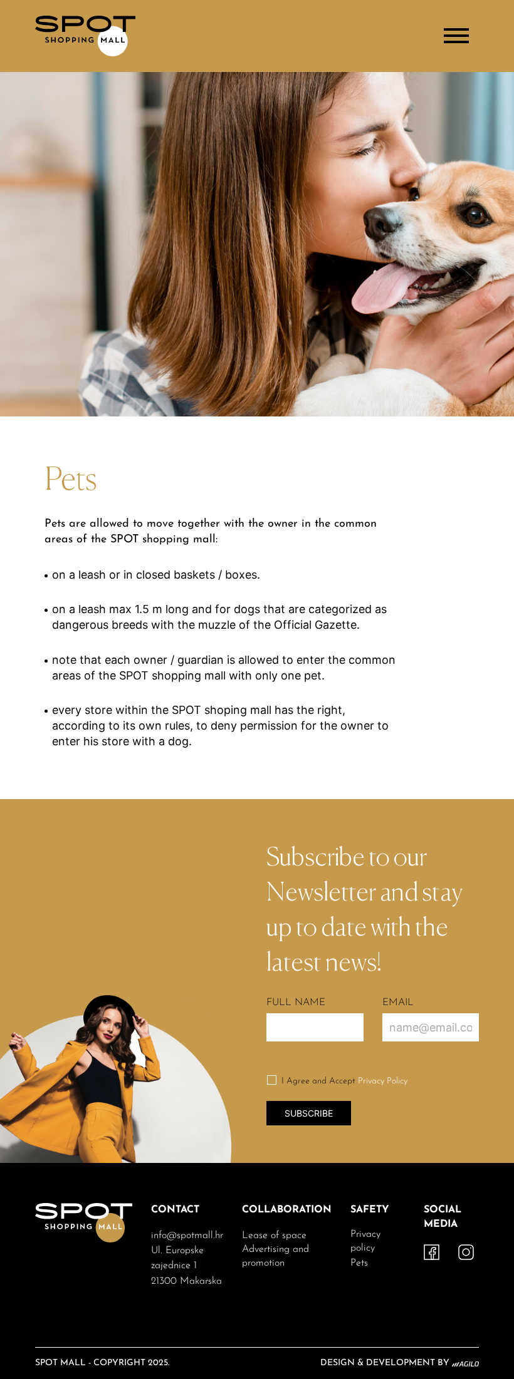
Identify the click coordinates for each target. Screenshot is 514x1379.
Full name (295, 1003)
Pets (359, 1263)
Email (398, 1003)
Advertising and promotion (275, 1256)
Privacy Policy (382, 1081)
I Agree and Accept (344, 1081)
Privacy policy (365, 1241)
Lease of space (274, 1236)
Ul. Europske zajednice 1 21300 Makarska (186, 1266)
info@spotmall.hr (187, 1236)
